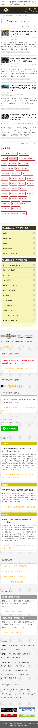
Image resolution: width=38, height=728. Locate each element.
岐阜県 (14, 193)
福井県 (5, 193)
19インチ (16, 203)
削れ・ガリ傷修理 (14, 649)
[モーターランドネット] (9, 716)
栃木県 (5, 183)
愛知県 (22, 193)
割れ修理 (4, 649)
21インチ (6, 208)
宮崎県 (14, 198)
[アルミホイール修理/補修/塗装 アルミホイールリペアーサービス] (11, 10)
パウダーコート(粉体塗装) (9, 689)
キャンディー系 (19, 694)
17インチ (12, 108)
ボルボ (5, 178)
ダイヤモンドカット (7, 666)
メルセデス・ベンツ (10, 153)
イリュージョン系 (6, 697)
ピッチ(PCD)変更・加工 (8, 678)
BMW (5, 158)
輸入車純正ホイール (8, 15)
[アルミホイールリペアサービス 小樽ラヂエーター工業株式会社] (9, 711)
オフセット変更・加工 (8, 674)
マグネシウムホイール (26, 689)
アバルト (6, 173)
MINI (4, 163)
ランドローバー (8, 168)
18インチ (6, 203)
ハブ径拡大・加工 (22, 674)
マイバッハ (24, 153)
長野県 (15, 188)
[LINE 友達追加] (9, 431)
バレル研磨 (25, 662)
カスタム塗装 (5, 657)
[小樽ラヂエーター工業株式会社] (17, 335)
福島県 (31, 178)
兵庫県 (5, 198)
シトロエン (28, 173)
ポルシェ (13, 163)
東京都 (31, 183)
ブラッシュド (18, 15)
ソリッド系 (17, 697)
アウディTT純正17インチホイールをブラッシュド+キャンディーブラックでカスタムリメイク (23, 117)
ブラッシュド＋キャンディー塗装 (22, 52)
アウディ (24, 15)
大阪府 (31, 193)
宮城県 (22, 178)
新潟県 (24, 188)
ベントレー (24, 163)
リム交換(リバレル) (21, 670)
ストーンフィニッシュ (23, 666)
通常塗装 (25, 654)
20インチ (12, 79)
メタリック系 (30, 694)
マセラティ (17, 173)
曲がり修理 (30, 645)
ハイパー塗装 (15, 657)
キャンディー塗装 (13, 37)
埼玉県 (8, 108)
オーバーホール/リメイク (17, 645)
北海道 (8, 79)
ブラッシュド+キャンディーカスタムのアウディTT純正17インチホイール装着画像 (23, 88)
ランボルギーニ (23, 168)
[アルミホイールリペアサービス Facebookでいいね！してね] (27, 711)
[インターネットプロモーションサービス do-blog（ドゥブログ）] (27, 716)
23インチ (12, 52)
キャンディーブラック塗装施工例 (25, 123)
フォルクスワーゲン (27, 158)
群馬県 (8, 52)
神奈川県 (6, 188)
